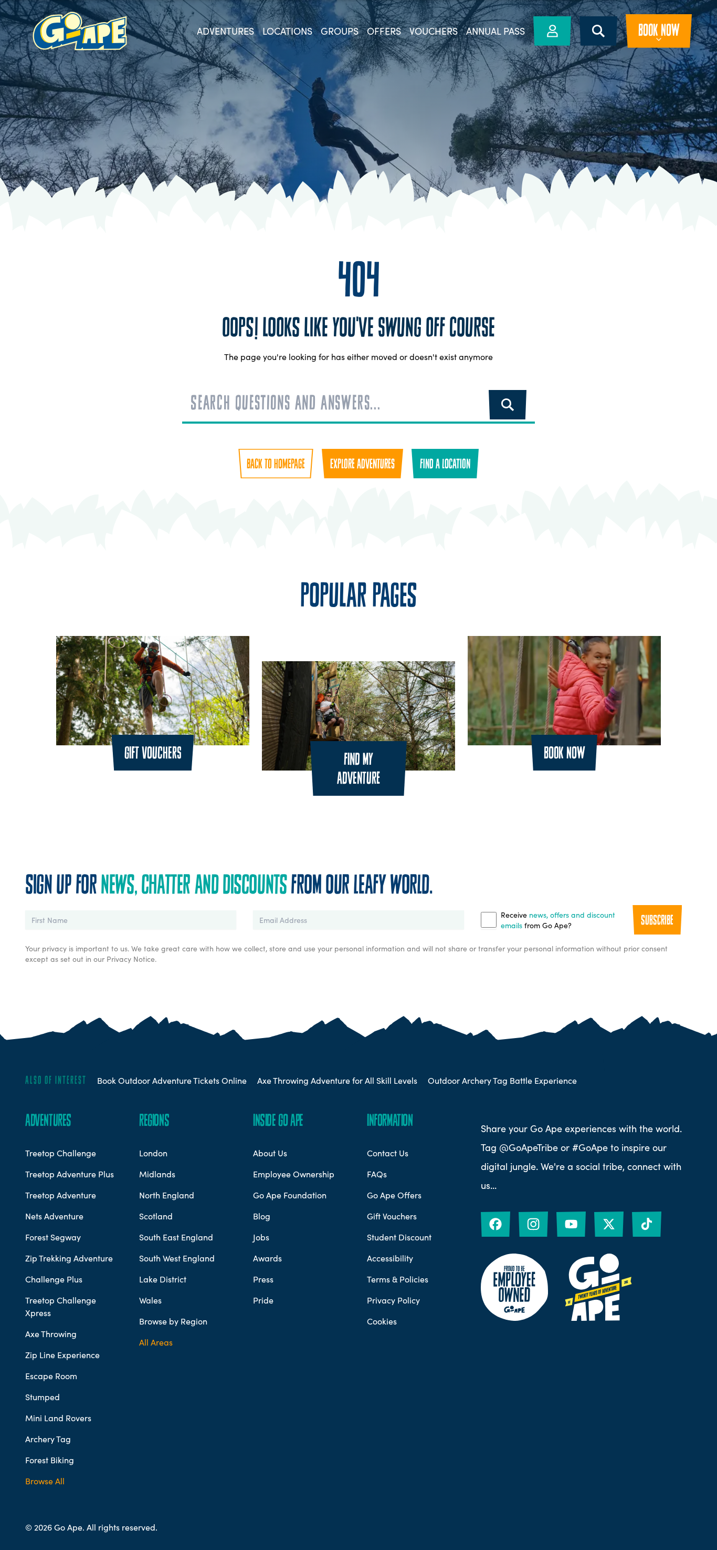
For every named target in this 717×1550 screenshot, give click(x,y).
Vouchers (433, 31)
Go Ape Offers (394, 1194)
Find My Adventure (358, 768)
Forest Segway (53, 1237)
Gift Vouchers (153, 752)
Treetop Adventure (60, 1194)
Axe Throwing (51, 1333)
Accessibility (390, 1258)
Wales (150, 1300)
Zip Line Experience (62, 1354)
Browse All (45, 1480)
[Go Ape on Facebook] (495, 1224)
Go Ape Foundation (289, 1194)
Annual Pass (495, 31)
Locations (287, 31)
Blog (261, 1215)
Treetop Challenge (60, 1152)
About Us (270, 1152)
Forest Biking (49, 1459)
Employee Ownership (293, 1173)
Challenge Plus (53, 1279)
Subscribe (657, 919)
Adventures (225, 31)
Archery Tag (48, 1438)
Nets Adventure (54, 1215)
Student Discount (399, 1237)
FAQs (377, 1173)
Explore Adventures (362, 463)
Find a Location (445, 463)
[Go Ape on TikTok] (646, 1224)
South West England (177, 1258)
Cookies (382, 1321)
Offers (384, 31)
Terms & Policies (397, 1279)
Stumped (42, 1396)
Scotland (156, 1215)
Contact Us (387, 1152)
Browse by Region (173, 1321)
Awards (267, 1258)
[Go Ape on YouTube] (571, 1224)
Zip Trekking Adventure (69, 1258)
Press (263, 1279)
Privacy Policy (393, 1300)
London (153, 1152)
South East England (176, 1237)
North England (166, 1194)
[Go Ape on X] (609, 1224)
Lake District (162, 1279)
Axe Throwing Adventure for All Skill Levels (337, 1080)
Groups (339, 31)
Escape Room (51, 1375)
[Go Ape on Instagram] (533, 1224)
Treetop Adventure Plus (69, 1173)
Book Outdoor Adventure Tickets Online (172, 1080)
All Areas (156, 1342)
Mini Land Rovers (58, 1417)
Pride (263, 1300)
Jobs (261, 1237)
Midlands (157, 1173)
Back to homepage (276, 463)
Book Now (564, 752)
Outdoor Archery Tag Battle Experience (502, 1080)
